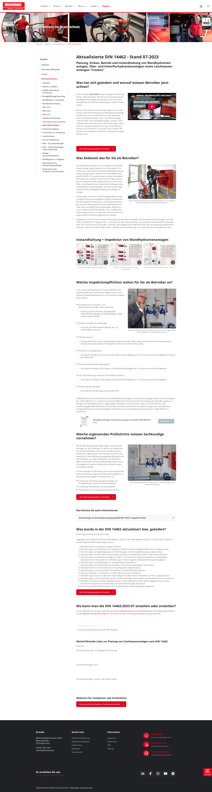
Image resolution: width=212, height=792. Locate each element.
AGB (109, 745)
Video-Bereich (77, 752)
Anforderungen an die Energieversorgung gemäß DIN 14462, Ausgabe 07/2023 (112, 518)
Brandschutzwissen (59, 44)
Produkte (44, 6)
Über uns (81, 6)
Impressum (111, 738)
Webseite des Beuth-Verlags (94, 613)
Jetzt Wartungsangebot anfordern (94, 149)
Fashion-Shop (77, 745)
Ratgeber (106, 6)
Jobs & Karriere (159, 742)
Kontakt (94, 6)
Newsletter (76, 748)
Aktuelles (69, 6)
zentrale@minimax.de (45, 750)
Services (56, 6)
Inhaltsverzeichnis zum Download (133, 611)
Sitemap (110, 748)
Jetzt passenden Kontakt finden (51, 775)
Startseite (39, 44)
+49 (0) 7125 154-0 (43, 748)
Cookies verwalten (160, 751)
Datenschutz (112, 741)
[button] (208, 6)
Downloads (157, 734)
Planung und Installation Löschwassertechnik (99, 704)
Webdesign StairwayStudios (81, 788)
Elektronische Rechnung (81, 738)
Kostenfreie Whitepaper (81, 741)
